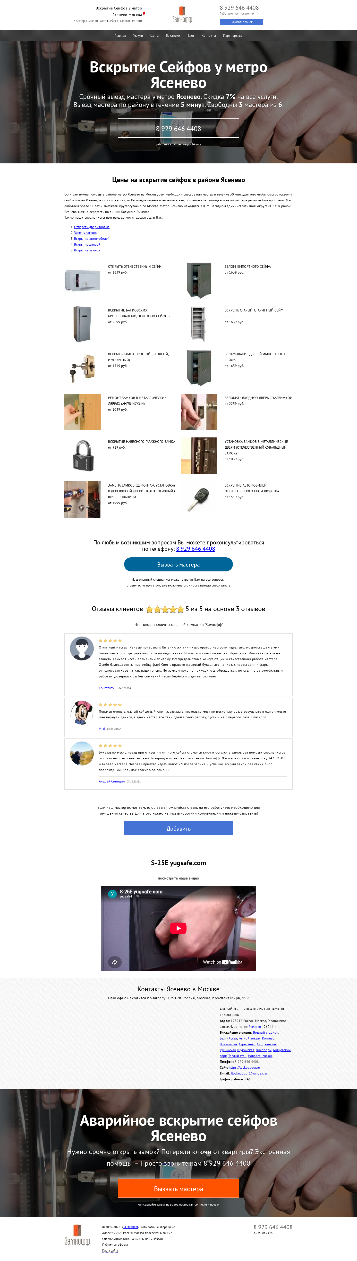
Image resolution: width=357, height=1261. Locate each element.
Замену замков (85, 233)
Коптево (268, 1038)
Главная (120, 35)
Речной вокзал (249, 1038)
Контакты (209, 35)
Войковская (229, 1044)
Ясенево (255, 1026)
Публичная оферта (115, 1245)
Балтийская (228, 1038)
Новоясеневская (260, 1056)
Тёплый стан (237, 1056)
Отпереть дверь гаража (92, 227)
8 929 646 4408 (178, 128)
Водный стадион (265, 1032)
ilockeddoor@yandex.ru (249, 1073)
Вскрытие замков (87, 250)
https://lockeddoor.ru (244, 1067)
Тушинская (228, 1050)
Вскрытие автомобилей (92, 238)
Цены (154, 35)
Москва (135, 14)
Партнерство (233, 35)
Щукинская (245, 1050)
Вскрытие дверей (87, 244)
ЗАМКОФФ (130, 1227)
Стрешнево (247, 1044)
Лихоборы (264, 1050)
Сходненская (267, 1044)
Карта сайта (110, 1250)
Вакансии (173, 35)
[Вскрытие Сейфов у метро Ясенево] (182, 14)
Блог (190, 35)
